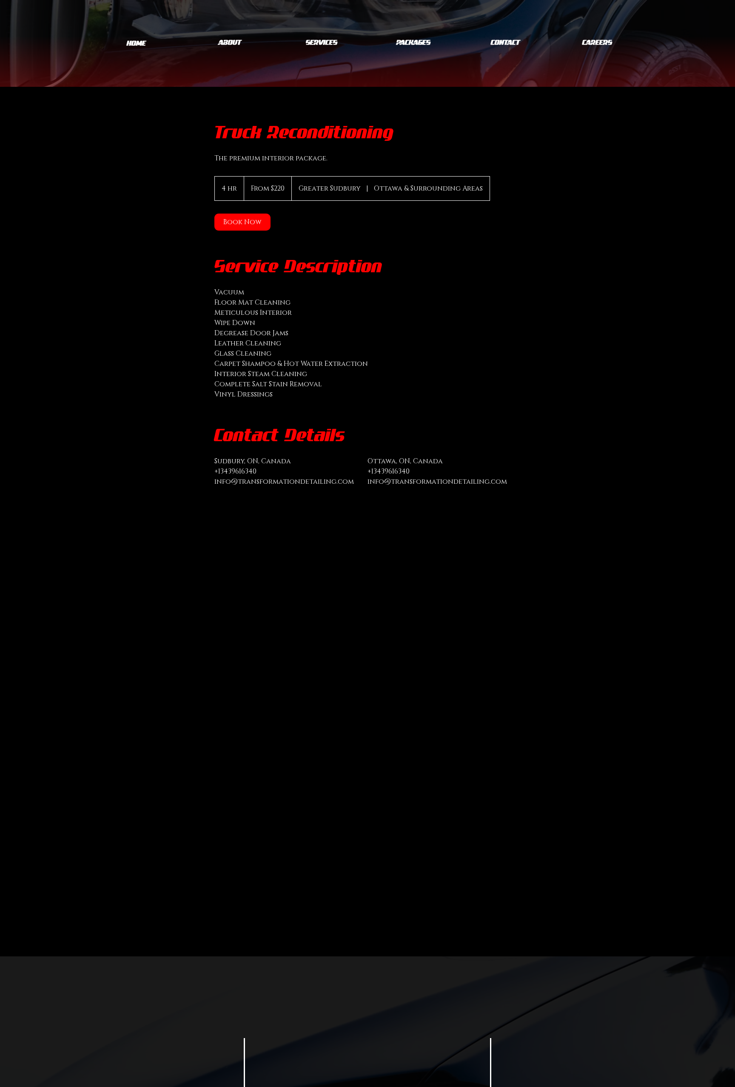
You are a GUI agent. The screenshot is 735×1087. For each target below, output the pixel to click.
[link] (242, 222)
